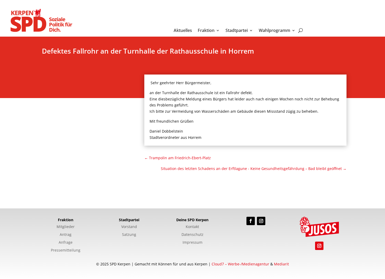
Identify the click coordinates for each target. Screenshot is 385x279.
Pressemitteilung (65, 250)
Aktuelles (183, 31)
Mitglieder (66, 227)
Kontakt (192, 227)
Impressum (192, 243)
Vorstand (129, 227)
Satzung (129, 235)
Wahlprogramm (274, 31)
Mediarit (281, 263)
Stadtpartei (237, 31)
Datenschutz (193, 235)
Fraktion (206, 31)
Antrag (66, 235)
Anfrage (66, 243)
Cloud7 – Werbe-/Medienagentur (240, 263)
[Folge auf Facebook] (250, 221)
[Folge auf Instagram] (261, 221)
